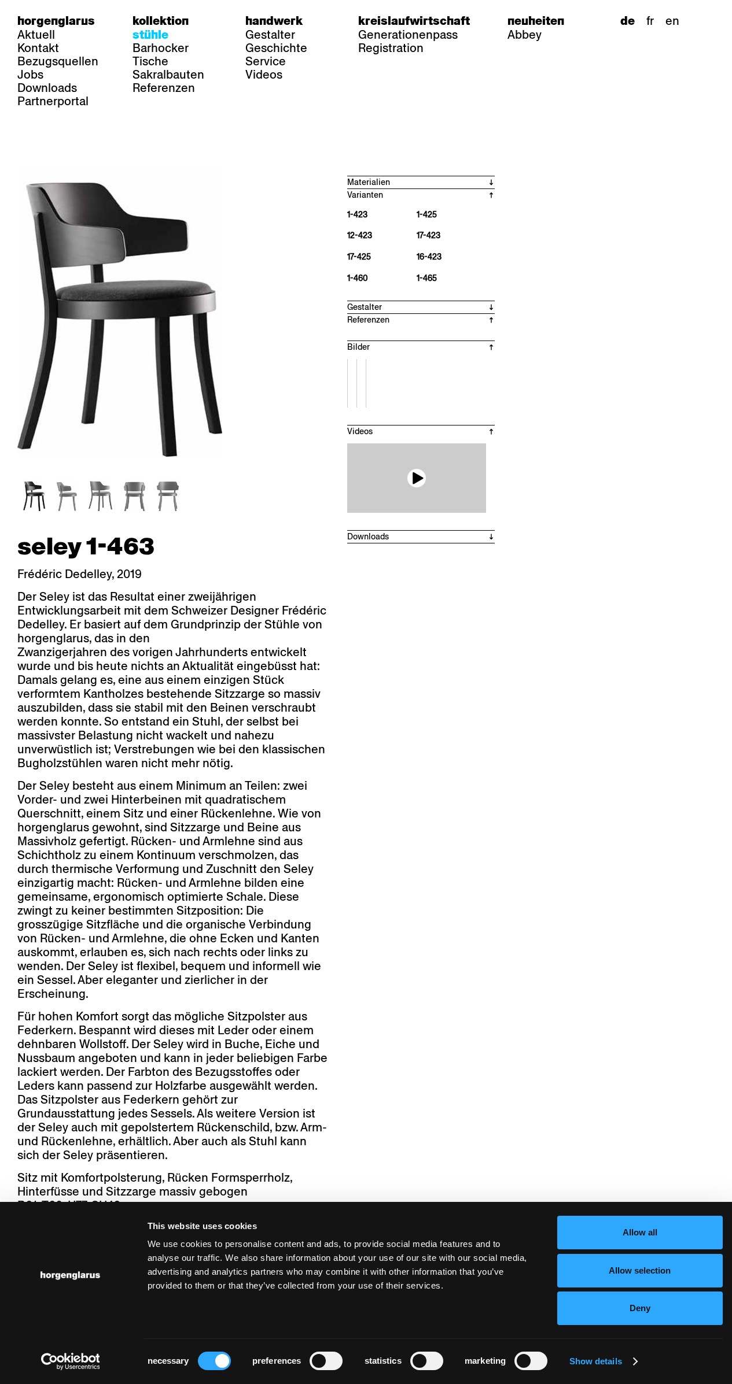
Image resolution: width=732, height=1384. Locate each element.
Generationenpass (408, 34)
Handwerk (274, 21)
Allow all (640, 1232)
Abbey (524, 34)
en (672, 21)
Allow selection (640, 1270)
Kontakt (38, 48)
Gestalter (270, 34)
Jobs (30, 74)
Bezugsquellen (57, 61)
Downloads (47, 88)
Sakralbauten (168, 74)
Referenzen (164, 88)
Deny (640, 1308)
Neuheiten (535, 21)
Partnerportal (53, 101)
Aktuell (36, 34)
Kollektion (161, 21)
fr (650, 21)
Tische (150, 61)
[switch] (326, 1361)
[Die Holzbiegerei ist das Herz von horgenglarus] (416, 478)
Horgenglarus (56, 21)
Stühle (150, 34)
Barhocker (161, 48)
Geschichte (276, 48)
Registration (391, 48)
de (627, 21)
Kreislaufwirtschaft (414, 21)
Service (265, 61)
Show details (595, 1361)
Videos (263, 74)
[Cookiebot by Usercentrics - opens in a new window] (70, 1361)
